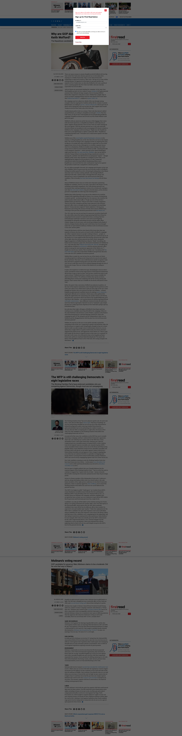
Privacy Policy (78, 42)
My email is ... (78, 20)
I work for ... (78, 25)
